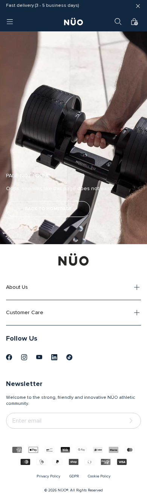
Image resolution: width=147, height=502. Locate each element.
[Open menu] (10, 21)
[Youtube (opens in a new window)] (39, 357)
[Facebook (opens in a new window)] (9, 357)
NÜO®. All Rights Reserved (80, 490)
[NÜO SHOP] (73, 259)
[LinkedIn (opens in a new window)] (54, 357)
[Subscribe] (132, 421)
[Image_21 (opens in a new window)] (69, 357)
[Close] (138, 6)
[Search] (118, 21)
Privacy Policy (48, 476)
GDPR (74, 476)
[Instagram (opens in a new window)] (24, 357)
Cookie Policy (99, 476)
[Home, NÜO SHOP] (73, 21)
